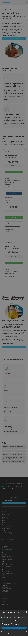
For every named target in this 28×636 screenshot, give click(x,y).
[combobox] (26, 612)
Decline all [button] (14, 631)
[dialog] (14, 623)
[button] (14, 633)
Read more (15, 618)
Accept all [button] (14, 627)
